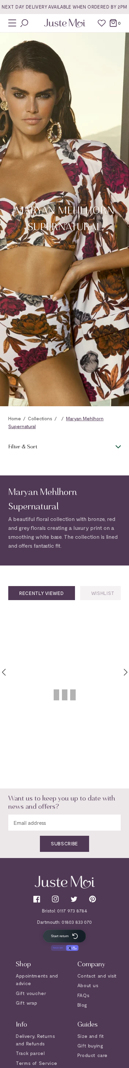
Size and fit (90, 1036)
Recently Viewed (41, 593)
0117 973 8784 (72, 911)
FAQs (83, 995)
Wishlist (103, 593)
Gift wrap (26, 1003)
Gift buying (90, 1045)
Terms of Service (36, 1063)
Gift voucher (31, 993)
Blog (82, 1005)
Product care (92, 1055)
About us (88, 985)
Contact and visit (97, 976)
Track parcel (30, 1053)
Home (14, 418)
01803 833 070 (77, 922)
